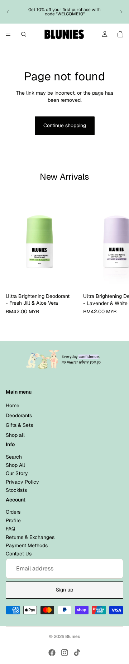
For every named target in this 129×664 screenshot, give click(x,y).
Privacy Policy (22, 482)
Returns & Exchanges (30, 537)
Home (12, 405)
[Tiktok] (77, 652)
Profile (13, 520)
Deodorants (19, 415)
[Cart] (120, 34)
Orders (13, 512)
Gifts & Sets (19, 425)
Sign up (64, 589)
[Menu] (8, 34)
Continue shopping (64, 125)
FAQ (10, 528)
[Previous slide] (8, 12)
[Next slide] (121, 12)
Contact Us (19, 553)
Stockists (16, 490)
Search (14, 457)
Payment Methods (27, 545)
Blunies (72, 636)
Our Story (17, 473)
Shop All (15, 465)
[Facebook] (52, 652)
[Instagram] (64, 652)
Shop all (15, 435)
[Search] (24, 34)
